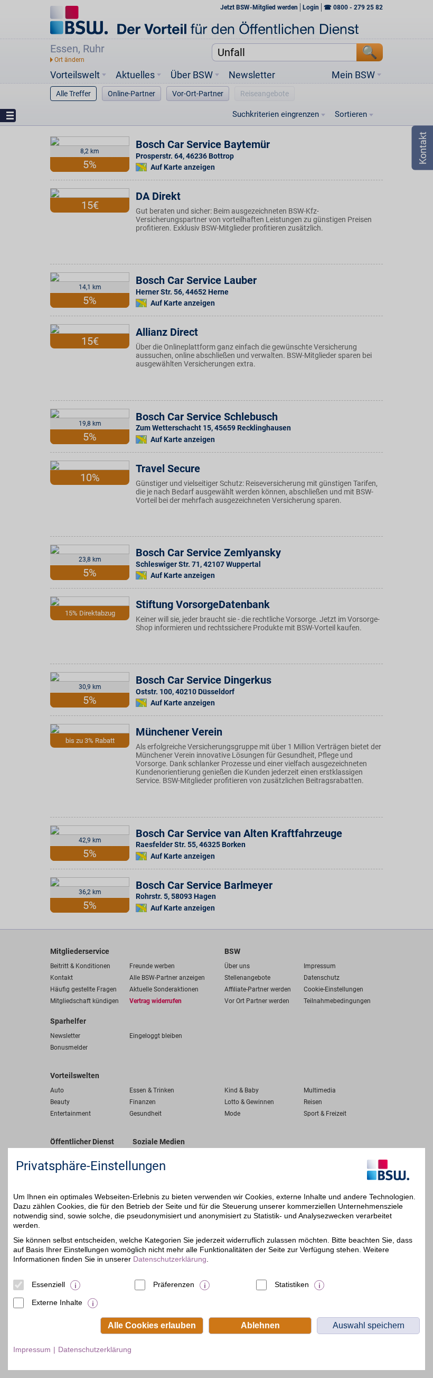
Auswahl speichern (368, 1325)
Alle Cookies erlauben (152, 1325)
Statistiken (292, 1284)
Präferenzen (173, 1284)
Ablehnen (260, 1325)
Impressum (32, 1349)
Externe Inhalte (57, 1302)
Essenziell (48, 1284)
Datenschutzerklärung (169, 1259)
